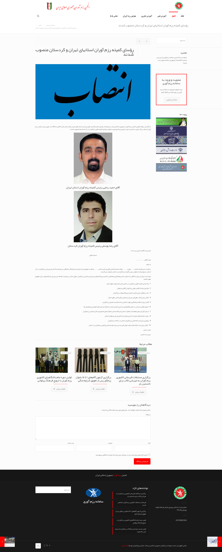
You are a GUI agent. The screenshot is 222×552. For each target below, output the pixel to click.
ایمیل (110, 443)
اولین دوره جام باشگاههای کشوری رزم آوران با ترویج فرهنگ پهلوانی (54, 378)
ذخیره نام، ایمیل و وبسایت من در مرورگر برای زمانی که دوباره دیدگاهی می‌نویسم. (121, 455)
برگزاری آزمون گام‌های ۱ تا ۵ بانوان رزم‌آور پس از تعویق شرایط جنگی (93, 378)
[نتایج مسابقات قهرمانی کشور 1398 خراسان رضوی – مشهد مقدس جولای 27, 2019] (7, 542)
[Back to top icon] (38, 546)
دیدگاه (147, 414)
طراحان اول (124, 545)
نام (148, 443)
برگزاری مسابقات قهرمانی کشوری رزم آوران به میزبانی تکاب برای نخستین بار (133, 380)
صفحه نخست (50, 25)
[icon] (44, 545)
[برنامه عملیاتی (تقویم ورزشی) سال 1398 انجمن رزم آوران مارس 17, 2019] (214, 542)
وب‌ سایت (71, 443)
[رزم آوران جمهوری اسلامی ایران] (179, 6)
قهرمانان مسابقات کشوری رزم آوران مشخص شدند (132, 504)
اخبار (39, 25)
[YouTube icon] (50, 545)
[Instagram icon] (47, 545)
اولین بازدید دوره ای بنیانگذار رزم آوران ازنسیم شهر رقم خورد (130, 530)
